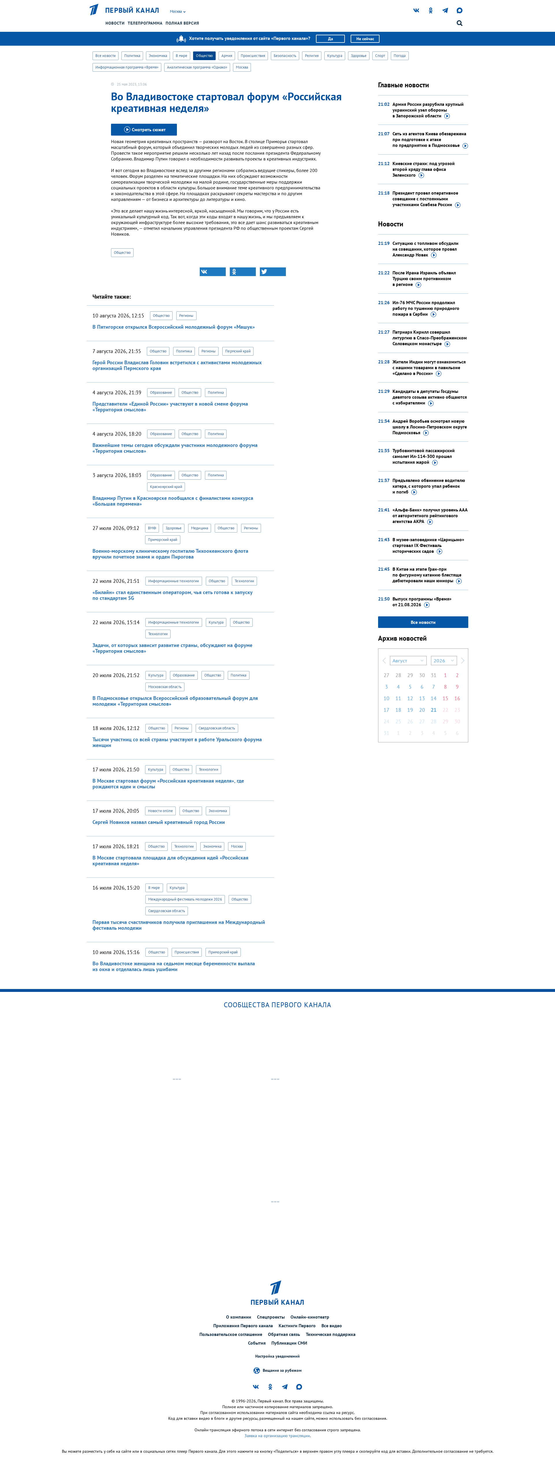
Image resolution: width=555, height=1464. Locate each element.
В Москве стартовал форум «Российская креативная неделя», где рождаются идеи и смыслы (168, 783)
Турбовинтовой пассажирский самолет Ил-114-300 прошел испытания (424, 456)
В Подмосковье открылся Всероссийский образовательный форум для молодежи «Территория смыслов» (175, 701)
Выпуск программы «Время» (422, 601)
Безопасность (285, 55)
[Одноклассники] (243, 271)
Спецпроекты (271, 1317)
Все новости (105, 55)
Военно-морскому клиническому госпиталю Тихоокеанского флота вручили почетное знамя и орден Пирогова (170, 554)
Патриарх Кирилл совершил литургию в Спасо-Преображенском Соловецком (430, 337)
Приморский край (162, 539)
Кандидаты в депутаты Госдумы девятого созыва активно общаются (430, 397)
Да (330, 38)
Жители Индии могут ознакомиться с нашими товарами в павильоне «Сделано (429, 367)
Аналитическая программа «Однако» (197, 67)
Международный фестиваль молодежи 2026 (185, 899)
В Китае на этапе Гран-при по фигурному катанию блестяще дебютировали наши (427, 574)
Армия (226, 55)
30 (422, 675)
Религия (312, 55)
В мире (182, 55)
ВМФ (152, 528)
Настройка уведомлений (277, 1356)
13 (422, 698)
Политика (132, 55)
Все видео (331, 1325)
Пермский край (237, 351)
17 (386, 710)
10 (386, 698)
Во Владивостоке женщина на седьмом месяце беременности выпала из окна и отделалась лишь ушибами (173, 966)
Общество (204, 55)
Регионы (186, 315)
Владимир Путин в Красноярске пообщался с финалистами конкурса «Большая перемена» (172, 501)
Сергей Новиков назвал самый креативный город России (158, 822)
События (257, 1343)
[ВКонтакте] (213, 271)
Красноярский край (166, 486)
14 (433, 698)
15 (445, 698)
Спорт (380, 55)
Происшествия (253, 55)
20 (422, 710)
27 (386, 675)
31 (433, 675)
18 (398, 710)
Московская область (165, 686)
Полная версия (182, 23)
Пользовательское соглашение (230, 1334)
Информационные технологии (173, 580)
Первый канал (132, 10)
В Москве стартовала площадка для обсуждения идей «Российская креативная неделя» (170, 860)
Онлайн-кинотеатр (310, 1317)
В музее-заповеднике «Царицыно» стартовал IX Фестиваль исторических (428, 545)
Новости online (160, 810)
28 (398, 675)
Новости (115, 23)
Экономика (158, 55)
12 (410, 698)
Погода (400, 55)
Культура (334, 55)
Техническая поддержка (331, 1334)
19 (410, 710)
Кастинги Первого (297, 1325)
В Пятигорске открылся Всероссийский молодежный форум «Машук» (173, 327)
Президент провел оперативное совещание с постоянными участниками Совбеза (425, 198)
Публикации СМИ (289, 1343)
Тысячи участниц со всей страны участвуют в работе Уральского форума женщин (177, 742)
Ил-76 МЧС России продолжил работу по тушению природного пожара (426, 308)
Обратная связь (284, 1334)
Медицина (199, 528)
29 (410, 675)
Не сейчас (365, 38)
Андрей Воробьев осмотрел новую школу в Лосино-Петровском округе (430, 426)
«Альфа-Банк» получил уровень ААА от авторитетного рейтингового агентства (430, 515)
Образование (161, 392)
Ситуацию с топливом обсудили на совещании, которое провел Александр (425, 249)
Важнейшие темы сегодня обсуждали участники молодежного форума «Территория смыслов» (175, 448)
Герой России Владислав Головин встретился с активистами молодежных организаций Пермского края (177, 365)
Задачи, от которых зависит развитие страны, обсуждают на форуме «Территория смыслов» (172, 648)
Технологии (244, 580)
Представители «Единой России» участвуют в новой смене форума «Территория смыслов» (170, 406)
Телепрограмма (145, 23)
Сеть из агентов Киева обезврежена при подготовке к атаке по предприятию (429, 139)
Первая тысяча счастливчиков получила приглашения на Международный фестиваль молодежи (178, 925)
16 (457, 698)
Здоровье (359, 55)
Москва (242, 67)
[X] (273, 271)
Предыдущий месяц (384, 660)
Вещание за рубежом (282, 1370)
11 (398, 698)
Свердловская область (217, 728)
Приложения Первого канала (243, 1325)
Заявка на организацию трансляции (277, 1435)
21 (433, 710)
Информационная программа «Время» (126, 67)
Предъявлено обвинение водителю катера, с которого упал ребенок (429, 486)
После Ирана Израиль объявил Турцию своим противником (424, 278)
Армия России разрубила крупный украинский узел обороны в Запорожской (428, 110)
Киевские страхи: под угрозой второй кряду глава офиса (424, 169)
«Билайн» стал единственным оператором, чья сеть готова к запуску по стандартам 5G (172, 595)
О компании (238, 1317)
